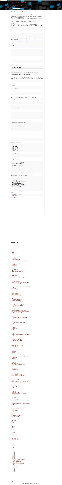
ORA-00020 (13, 254)
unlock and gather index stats (15, 438)
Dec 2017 (13, 449)
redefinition (13, 431)
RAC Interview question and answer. (15, 369)
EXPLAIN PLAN (13, 287)
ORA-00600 (13, 318)
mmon (12, 428)
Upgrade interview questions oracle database (16, 408)
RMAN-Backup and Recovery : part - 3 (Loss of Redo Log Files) (18, 375)
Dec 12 (13, 471)
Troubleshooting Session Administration (16, 405)
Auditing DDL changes (14, 265)
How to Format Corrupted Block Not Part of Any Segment (17, 304)
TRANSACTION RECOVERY (14, 397)
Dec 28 (13, 452)
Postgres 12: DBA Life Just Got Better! (15, 363)
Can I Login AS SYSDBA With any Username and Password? (18, 271)
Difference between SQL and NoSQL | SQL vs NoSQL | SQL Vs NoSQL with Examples (20, 282)
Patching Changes (13, 362)
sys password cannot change (14, 434)
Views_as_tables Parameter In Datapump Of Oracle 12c (17, 411)
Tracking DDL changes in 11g (14, 402)
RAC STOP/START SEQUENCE (14, 370)
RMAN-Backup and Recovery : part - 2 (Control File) (17, 374)
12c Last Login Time (14, 258)
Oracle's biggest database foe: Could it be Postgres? (17, 359)
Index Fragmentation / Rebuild (15, 306)
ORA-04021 (13, 323)
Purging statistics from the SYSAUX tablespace (17, 464)
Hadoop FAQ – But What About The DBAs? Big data (17, 299)
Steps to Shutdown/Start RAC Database (16, 392)
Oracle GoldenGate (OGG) (15, 467)
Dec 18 (13, 456)
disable (12, 421)
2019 (12, 446)
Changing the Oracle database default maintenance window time (18, 272)
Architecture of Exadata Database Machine (16, 263)
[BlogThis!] (19, 194)
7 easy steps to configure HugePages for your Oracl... (18, 466)
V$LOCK (12, 409)
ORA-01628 (13, 321)
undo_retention (13, 437)
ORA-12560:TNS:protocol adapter (15, 327)
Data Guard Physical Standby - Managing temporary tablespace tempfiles (19, 277)
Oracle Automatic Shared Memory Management (16, 340)
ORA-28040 (13, 330)
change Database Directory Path (15, 416)
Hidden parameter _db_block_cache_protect (16, 300)
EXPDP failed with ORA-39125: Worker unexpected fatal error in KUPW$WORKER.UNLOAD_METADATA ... (22, 286)
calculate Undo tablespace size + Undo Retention (16, 415)
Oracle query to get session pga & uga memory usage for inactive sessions (19, 356)
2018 (12, 447)
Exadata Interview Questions (14, 289)
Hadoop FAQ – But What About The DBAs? (17, 461)
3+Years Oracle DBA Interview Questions (16, 259)
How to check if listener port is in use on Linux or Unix (17, 305)
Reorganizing (13, 380)
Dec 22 (13, 453)
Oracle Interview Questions (14, 350)
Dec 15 (13, 468)
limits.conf (13, 427)
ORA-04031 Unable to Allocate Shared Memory (16, 324)
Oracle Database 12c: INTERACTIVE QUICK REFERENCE (17, 345)
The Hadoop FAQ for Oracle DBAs (16, 460)
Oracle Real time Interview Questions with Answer (17, 353)
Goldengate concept (14, 298)
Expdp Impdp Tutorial (14, 253)
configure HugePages (15, 195)
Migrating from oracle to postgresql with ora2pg (17, 312)
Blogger (38, 483)
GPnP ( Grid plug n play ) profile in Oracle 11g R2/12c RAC (17, 295)
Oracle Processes (13, 351)
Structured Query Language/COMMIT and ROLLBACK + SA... (19, 459)
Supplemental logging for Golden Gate (15, 394)
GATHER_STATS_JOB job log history (15, 293)
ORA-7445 (13, 335)
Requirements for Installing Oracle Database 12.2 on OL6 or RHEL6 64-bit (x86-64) (20, 381)
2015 (12, 481)
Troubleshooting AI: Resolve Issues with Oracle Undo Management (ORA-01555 (20, 403)
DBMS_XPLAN (13, 252)
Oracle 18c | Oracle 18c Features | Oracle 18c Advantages (17, 339)
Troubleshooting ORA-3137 (14, 404)
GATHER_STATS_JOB (14, 292)
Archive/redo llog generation (15, 264)
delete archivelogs (13, 420)
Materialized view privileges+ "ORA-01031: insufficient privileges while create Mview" (20, 311)
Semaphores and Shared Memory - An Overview (16, 388)
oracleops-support (18, 2)
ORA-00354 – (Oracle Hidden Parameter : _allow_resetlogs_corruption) (19, 317)
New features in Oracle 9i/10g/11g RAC (16, 315)
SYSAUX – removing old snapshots (15, 385)
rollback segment (13, 432)
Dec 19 (13, 455)
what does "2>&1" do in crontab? (15, 439)
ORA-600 (12, 333)
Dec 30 (13, 451)
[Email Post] (17, 194)
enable (12, 422)
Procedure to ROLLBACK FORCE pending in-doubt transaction (18, 364)
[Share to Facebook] (21, 194)
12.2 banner (13, 257)
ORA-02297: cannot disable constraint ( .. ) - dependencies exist (18, 322)
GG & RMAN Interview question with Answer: (16, 294)
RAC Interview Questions (14, 368)
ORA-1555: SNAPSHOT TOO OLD (15, 328)
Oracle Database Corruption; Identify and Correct (17, 347)
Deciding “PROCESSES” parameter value (16, 281)
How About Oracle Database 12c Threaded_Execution (17, 301)
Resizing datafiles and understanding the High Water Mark (17, 382)
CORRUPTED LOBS (13, 270)
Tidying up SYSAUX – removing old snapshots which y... (18, 463)
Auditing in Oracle (13, 266)
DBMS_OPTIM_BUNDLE (14, 275)
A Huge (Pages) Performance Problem (17, 465)
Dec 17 (13, 457)
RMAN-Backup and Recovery (14, 373)
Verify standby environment (14, 410)
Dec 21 (13, 454)
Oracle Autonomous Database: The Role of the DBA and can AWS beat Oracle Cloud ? (20, 341)
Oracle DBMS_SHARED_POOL (15, 344)
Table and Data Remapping (14, 399)
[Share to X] (20, 194)
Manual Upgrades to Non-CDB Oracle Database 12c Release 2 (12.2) (18, 310)
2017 (12, 448)
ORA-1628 (13, 329)
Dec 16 (13, 458)
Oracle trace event (13, 358)
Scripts (12, 387)
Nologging (13, 316)
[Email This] (19, 194)
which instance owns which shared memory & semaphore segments (18, 440)
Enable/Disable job (13, 288)
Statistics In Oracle (13, 391)
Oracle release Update (14, 357)
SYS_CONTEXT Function (14, 386)
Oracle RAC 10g (13, 352)
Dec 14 (13, 469)
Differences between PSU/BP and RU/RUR (16, 283)
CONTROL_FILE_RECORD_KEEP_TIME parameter (16, 269)
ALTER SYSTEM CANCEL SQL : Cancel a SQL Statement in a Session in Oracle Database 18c (21, 260)
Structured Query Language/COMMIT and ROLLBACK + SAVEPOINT (18, 393)
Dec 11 (13, 472)
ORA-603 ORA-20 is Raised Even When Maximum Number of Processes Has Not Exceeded (21, 334)
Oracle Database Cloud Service (15, 346)
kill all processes (13, 426)
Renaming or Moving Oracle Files (15, 379)
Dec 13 (13, 470)
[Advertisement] (48, 21)
